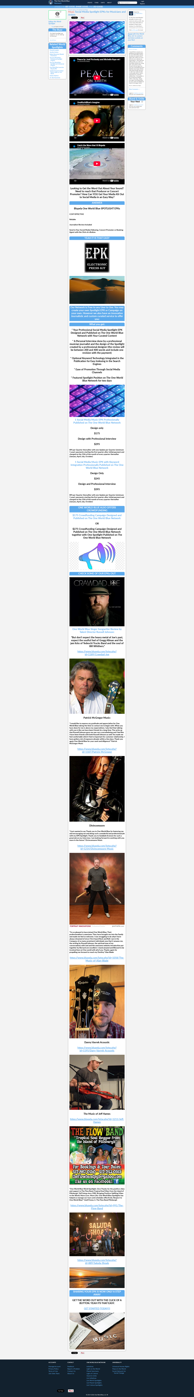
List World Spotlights (94, 1380)
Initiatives (90, 1366)
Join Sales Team (54, 1373)
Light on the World (93, 1369)
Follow (50, 21)
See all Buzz (53, 40)
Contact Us (71, 1371)
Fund (96, 2)
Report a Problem (73, 1369)
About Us (70, 1373)
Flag (53, 26)
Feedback (70, 1366)
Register (142, 3)
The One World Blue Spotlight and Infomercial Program (57, 64)
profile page (135, 30)
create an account (138, 93)
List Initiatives (91, 1378)
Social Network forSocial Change (119, 1372)
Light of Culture (92, 1373)
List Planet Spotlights (94, 1383)
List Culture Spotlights (94, 1385)
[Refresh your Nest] (142, 102)
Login (142, 1)
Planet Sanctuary (93, 1371)
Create (89, 2)
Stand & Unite (136, 99)
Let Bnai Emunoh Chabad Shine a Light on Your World (56, 72)
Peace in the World (119, 1369)
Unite (103, 2)
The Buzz (57, 30)
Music (71, 12)
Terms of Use (53, 1371)
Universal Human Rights (120, 1366)
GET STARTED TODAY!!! (97, 1308)
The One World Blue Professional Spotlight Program (56, 59)
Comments (137, 46)
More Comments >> (134, 89)
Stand (130, 34)
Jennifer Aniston (54, 52)
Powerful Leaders (54, 50)
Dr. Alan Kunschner (55, 77)
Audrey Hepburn (54, 75)
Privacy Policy (53, 1369)
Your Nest (135, 102)
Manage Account (54, 1366)
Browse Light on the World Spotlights (78, 9)
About (109, 2)
